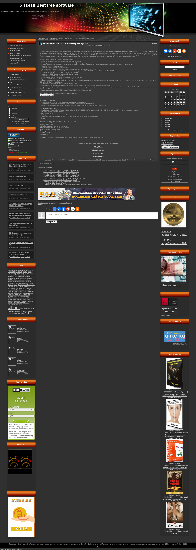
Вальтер (23, 273)
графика (28, 281)
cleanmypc (22, 290)
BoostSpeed (12, 281)
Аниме (25, 272)
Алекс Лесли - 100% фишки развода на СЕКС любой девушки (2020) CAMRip (174, 395)
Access (27, 294)
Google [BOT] (23, 152)
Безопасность (14, 75)
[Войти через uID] (55, 209)
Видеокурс (11, 270)
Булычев (11, 272)
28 (178, 104)
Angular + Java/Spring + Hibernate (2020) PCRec (175, 468)
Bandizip (10, 293)
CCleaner (17, 280)
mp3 (15, 272)
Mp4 (26, 298)
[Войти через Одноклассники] (77, 209)
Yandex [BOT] (13, 152)
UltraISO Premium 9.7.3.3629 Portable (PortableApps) (60, 176)
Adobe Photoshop (20, 278)
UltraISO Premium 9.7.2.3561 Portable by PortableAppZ (61, 175)
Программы (14, 90)
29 (181, 104)
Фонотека (13, 95)
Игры (11, 82)
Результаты (16, 121)
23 (184, 102)
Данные (30, 298)
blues (15, 285)
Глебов (10, 273)
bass (9, 288)
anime (29, 272)
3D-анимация (22, 296)
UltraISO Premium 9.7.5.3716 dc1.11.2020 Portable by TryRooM (64, 178)
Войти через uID (174, 46)
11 (168, 99)
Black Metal (26, 299)
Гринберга (18, 275)
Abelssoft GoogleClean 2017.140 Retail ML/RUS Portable (61, 181)
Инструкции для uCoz (168, 145)
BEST (27, 302)
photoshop (11, 278)
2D (20, 304)
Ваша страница (175, 181)
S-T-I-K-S (30, 273)
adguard (21, 288)
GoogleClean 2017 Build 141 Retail (54, 183)
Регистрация (97, 45)
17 (165, 102)
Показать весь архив (175, 130)
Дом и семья (182, 531)
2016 (28, 308)
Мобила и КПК (14, 85)
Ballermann (11, 304)
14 (178, 99)
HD (14, 290)
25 (168, 104)
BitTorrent (20, 276)
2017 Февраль (167, 118)
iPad (16, 290)
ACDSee (10, 285)
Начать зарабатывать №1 (174, 233)
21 (178, 102)
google (28, 290)
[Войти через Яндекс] (68, 209)
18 (168, 102)
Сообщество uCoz (167, 142)
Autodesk (16, 298)
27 (175, 104)
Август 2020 (175, 90)
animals (19, 272)
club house (23, 311)
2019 (9, 313)
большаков (16, 273)
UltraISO (98, 159)
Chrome (10, 291)
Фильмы (184, 497)
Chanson (16, 302)
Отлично (14, 109)
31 (165, 107)
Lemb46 (71, 159)
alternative (21, 313)
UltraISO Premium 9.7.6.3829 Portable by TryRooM (60, 180)
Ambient (27, 286)
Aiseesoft (11, 283)
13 (175, 99)
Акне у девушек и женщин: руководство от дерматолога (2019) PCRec (174, 436)
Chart (17, 288)
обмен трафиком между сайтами (11, 549)
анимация (23, 308)
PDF (32, 270)
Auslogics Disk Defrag (24, 291)
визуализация (12, 296)
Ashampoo (27, 276)
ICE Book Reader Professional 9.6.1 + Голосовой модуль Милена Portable (67, 184)
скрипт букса (165, 315)
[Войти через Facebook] (64, 209)
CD (30, 270)
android (10, 280)
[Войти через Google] (73, 209)
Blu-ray (30, 311)
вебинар (18, 270)
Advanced (29, 293)
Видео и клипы (15, 77)
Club (27, 313)
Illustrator (20, 299)
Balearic (14, 313)
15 (181, 99)
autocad (21, 298)
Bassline (10, 301)
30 (184, 104)
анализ (10, 290)
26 (172, 104)
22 (181, 102)
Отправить (51, 222)
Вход (104, 45)
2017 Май (166, 122)
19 (172, 102)
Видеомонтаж (22, 285)
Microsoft (11, 286)
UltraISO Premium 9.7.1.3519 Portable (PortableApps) (60, 170)
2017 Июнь (166, 124)
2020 (14, 299)
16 (57, 38)
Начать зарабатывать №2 (174, 241)
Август (52, 38)
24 (165, 104)
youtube (24, 301)
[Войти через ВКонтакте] (59, 209)
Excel (24, 293)
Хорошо (13, 111)
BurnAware (31, 285)
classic (30, 283)
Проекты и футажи (16, 92)
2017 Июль (166, 126)
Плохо (13, 115)
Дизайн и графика (16, 80)
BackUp (29, 278)
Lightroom (17, 294)
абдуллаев (26, 275)
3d (30, 288)
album (14, 307)
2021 (17, 304)
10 (165, 99)
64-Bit (23, 294)
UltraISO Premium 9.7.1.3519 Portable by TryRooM (60, 173)
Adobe (22, 280)
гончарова (11, 275)
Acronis (16, 283)
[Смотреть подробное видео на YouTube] (32, 437)
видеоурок (25, 270)
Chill (32, 286)
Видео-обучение (181, 392)
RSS (108, 45)
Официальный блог (168, 140)
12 (172, 99)
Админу (41, 204)
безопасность (20, 281)
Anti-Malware (23, 283)
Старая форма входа (175, 56)
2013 (32, 308)
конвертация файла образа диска (111, 159)
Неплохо (14, 113)
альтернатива (12, 276)
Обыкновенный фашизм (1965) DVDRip (174, 500)
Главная (88, 45)
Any (33, 291)
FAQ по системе (167, 144)
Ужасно (13, 117)
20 (175, 102)
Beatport (22, 302)
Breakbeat (15, 311)
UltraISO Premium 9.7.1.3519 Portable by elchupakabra (61, 172)
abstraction (17, 301)
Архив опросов (25, 121)
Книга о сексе (174, 533)
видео (22, 286)
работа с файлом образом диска (86, 159)
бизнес (10, 299)
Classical (11, 294)
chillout (16, 286)
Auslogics (28, 280)
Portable (124, 159)
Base (15, 291)
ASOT (10, 311)
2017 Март (166, 120)
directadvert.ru (171, 285)
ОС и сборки (14, 87)
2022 (23, 304)
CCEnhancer (18, 293)
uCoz (98, 547)
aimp (13, 288)
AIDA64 (27, 288)
